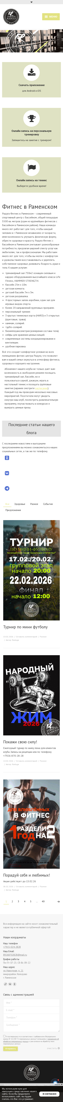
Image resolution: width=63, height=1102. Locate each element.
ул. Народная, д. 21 (13, 970)
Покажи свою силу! (20, 741)
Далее (58, 901)
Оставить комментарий (26, 636)
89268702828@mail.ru (15, 954)
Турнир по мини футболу (25, 626)
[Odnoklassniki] (14, 984)
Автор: (12, 640)
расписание (41, 388)
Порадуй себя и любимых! (26, 875)
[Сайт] (5, 984)
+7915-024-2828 (12, 946)
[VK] (10, 984)
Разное (43, 636)
